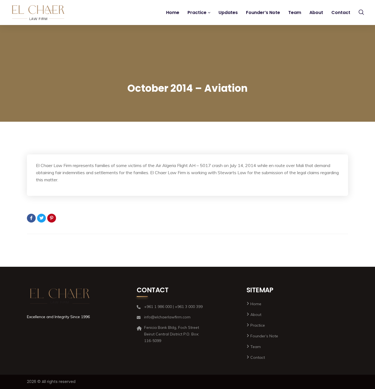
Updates (228, 12)
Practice (197, 12)
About (316, 12)
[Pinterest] (51, 218)
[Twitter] (41, 218)
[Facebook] (31, 218)
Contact (340, 12)
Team (294, 12)
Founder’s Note (263, 12)
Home (172, 12)
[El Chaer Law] (38, 12)
